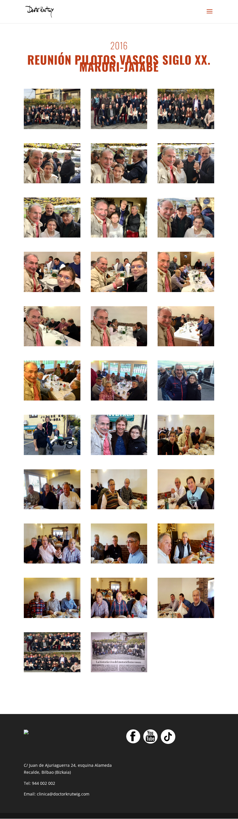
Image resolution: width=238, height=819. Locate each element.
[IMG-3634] (186, 236)
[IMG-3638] (119, 290)
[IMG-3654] (186, 507)
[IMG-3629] (52, 181)
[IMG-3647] (119, 453)
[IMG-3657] (186, 562)
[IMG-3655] (52, 562)
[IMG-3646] (52, 453)
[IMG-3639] (186, 290)
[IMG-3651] (186, 453)
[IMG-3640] (52, 344)
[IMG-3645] (186, 399)
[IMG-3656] (119, 562)
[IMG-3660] (186, 616)
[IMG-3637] (52, 290)
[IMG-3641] (119, 344)
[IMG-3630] (119, 181)
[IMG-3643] (52, 399)
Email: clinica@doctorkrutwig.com (56, 794)
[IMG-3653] (119, 507)
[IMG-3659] (119, 616)
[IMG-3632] (52, 236)
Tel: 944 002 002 (39, 783)
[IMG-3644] (119, 399)
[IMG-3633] (119, 236)
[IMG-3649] (186, 127)
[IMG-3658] (52, 616)
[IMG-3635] (52, 127)
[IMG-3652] (52, 507)
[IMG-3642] (186, 344)
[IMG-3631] (186, 181)
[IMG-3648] (119, 127)
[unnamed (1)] (52, 670)
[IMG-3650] (119, 670)
